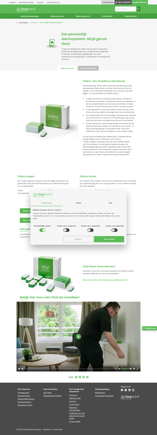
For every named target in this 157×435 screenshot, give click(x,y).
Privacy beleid (74, 421)
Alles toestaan (109, 239)
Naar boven (151, 328)
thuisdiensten (130, 16)
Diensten (34, 23)
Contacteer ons (107, 2)
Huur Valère (28, 220)
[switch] (66, 230)
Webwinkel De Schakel (26, 2)
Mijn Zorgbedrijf (124, 2)
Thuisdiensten (23, 393)
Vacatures (12, 2)
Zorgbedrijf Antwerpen (104, 396)
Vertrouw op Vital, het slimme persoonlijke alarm (104, 280)
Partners (72, 401)
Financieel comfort (25, 405)
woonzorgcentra (83, 16)
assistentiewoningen (29, 16)
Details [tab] (78, 203)
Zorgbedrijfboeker (140, 2)
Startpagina (23, 23)
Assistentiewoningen (26, 399)
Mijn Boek (40, 2)
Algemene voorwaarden (74, 408)
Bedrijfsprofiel (75, 398)
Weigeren (78, 239)
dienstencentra (57, 16)
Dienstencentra (24, 396)
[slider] (67, 369)
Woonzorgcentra (24, 402)
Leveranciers (74, 404)
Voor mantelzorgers (53, 2)
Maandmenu (100, 393)
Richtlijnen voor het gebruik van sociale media (77, 416)
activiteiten (107, 16)
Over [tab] (110, 203)
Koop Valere (28, 211)
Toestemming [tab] (46, 203)
